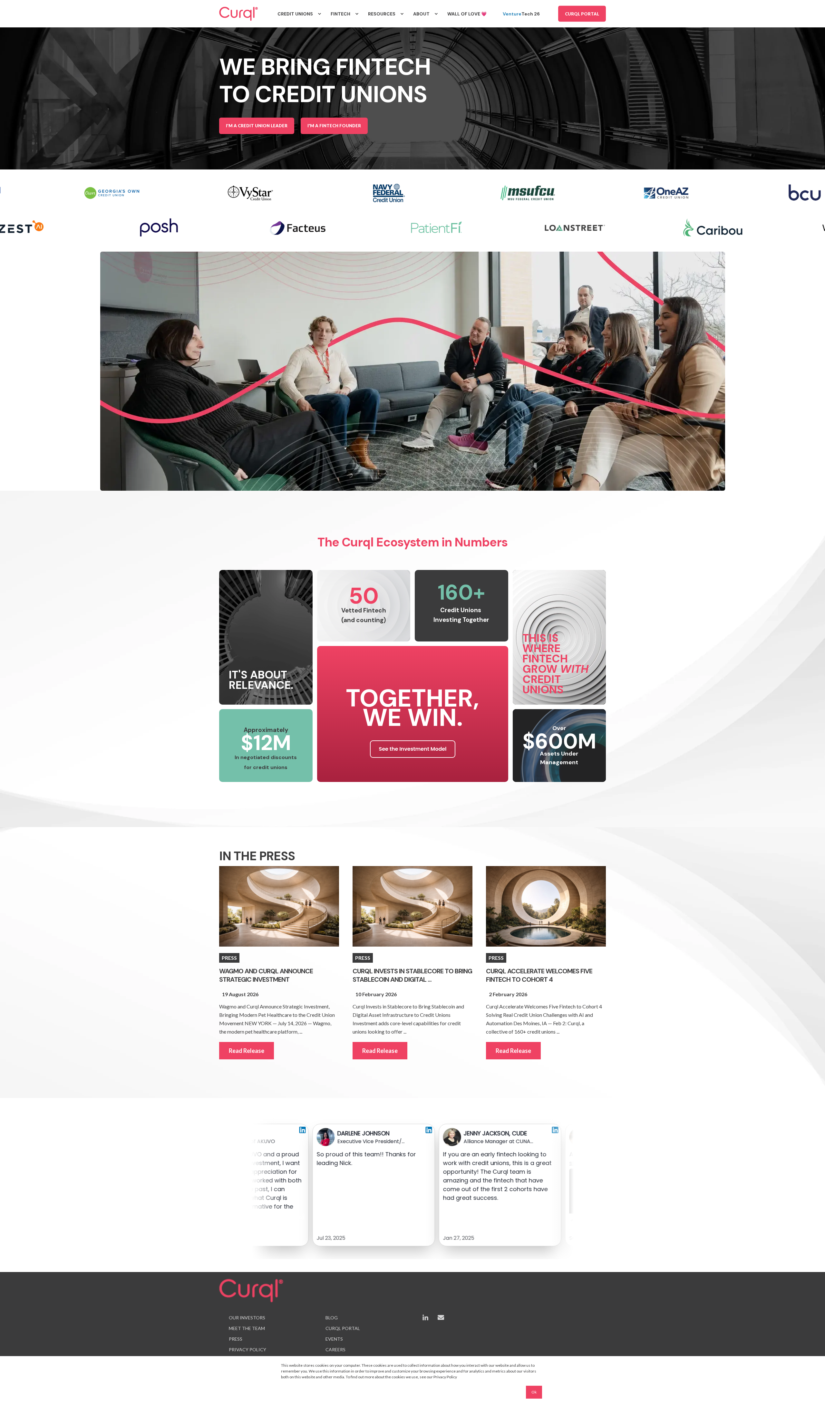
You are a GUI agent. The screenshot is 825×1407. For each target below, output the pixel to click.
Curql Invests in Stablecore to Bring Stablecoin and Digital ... (412, 975)
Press (229, 958)
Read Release (246, 1050)
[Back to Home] (238, 13)
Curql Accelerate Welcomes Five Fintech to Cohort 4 (539, 975)
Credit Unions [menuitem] (295, 14)
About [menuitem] (421, 14)
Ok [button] (534, 1392)
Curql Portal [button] (582, 13)
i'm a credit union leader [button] (256, 125)
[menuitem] (319, 14)
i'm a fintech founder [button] (334, 125)
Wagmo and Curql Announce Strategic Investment (266, 975)
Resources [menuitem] (381, 14)
